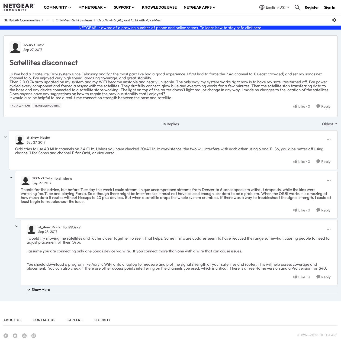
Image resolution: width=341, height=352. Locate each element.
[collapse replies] (5, 137)
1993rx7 (29, 45)
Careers (75, 320)
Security (102, 320)
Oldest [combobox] (330, 124)
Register (312, 7)
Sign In (329, 7)
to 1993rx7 (71, 227)
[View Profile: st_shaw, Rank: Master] (19, 139)
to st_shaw (63, 178)
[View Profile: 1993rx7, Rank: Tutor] (15, 47)
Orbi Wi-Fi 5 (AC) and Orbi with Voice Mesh (129, 20)
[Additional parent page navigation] (48, 20)
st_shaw (33, 137)
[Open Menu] (334, 20)
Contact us (44, 320)
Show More (41, 289)
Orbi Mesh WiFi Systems (74, 20)
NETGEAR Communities (21, 20)
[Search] (297, 7)
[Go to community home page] (19, 7)
